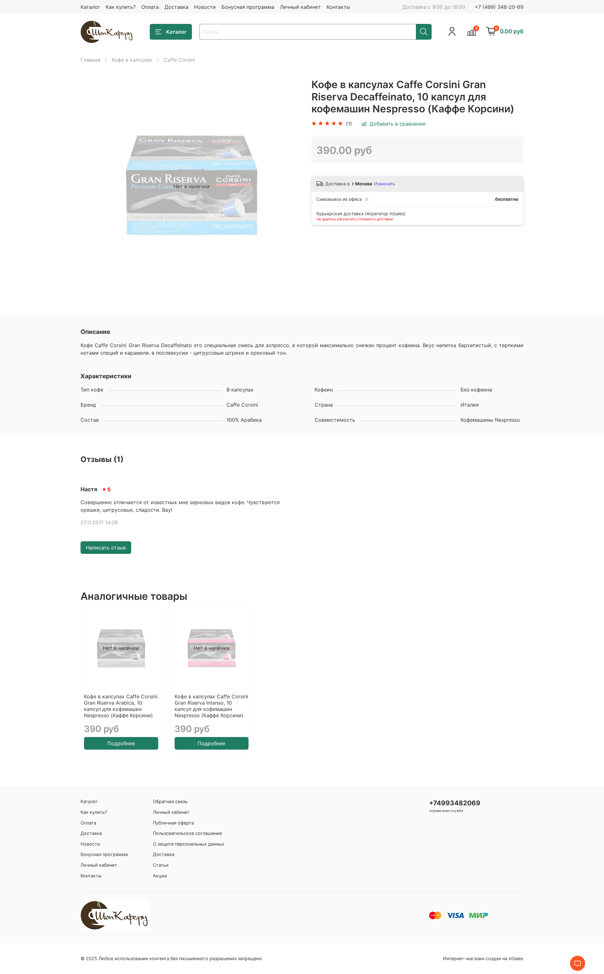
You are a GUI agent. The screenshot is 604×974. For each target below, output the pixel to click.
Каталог (90, 7)
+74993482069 (454, 803)
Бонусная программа (247, 7)
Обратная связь (170, 801)
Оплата (150, 7)
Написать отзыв (106, 547)
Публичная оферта (173, 822)
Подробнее (121, 743)
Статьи (161, 865)
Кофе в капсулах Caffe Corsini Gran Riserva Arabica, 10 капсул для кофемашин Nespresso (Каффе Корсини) (121, 705)
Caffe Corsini (179, 60)
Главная (90, 60)
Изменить (384, 183)
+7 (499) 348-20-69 (499, 7)
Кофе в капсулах (132, 60)
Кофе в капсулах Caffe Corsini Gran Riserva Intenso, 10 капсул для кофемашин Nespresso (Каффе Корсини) (211, 705)
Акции (160, 875)
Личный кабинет (300, 7)
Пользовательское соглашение (187, 833)
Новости (205, 7)
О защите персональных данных (188, 844)
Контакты (338, 7)
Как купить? (121, 7)
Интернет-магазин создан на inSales (483, 958)
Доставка (176, 7)
